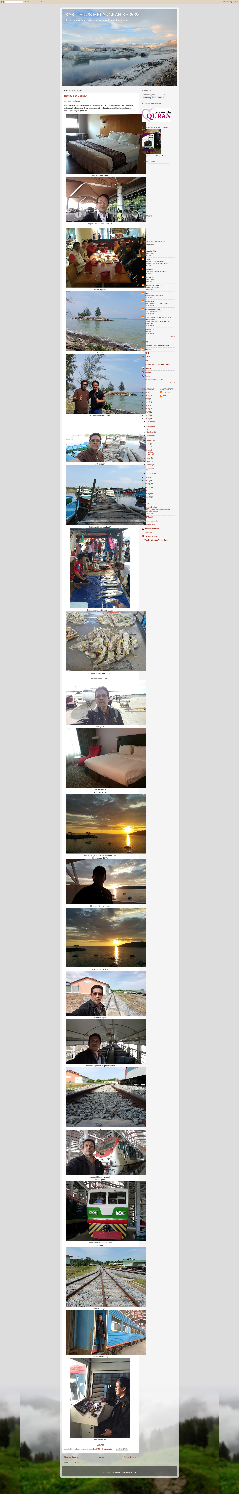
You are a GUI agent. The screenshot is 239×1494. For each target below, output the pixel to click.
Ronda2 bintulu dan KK (75, 96)
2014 (147, 481)
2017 (147, 415)
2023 (147, 395)
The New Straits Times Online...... (159, 540)
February (150, 468)
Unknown (166, 392)
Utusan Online (151, 507)
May (148, 458)
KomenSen (149, 301)
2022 (147, 399)
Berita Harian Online (153, 521)
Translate (160, 98)
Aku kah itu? (150, 329)
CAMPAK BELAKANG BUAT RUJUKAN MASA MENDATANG (156, 262)
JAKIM (147, 357)
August (150, 440)
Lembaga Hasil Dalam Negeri (157, 345)
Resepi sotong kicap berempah (156, 271)
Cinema (148, 368)
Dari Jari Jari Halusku (154, 285)
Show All (172, 336)
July (148, 444)
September (151, 435)
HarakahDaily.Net (152, 529)
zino (164, 396)
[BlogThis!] (119, 1449)
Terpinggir (148, 331)
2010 (147, 494)
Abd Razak (149, 277)
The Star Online (151, 536)
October (150, 432)
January (150, 473)
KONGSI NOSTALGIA (153, 311)
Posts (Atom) (80, 1462)
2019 (147, 409)
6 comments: (107, 1449)
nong (147, 293)
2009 (147, 497)
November (151, 427)
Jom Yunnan (149, 253)
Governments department (155, 380)
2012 (147, 487)
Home (101, 1457)
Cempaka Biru (150, 251)
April (149, 461)
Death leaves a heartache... (154, 295)
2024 (147, 392)
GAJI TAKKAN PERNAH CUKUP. (157, 303)
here (152, 244)
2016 (147, 419)
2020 (147, 405)
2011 (147, 490)
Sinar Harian (150, 525)
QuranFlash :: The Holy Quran (157, 364)
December (151, 421)
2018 (147, 412)
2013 (147, 484)
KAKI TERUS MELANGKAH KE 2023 (102, 14)
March (149, 465)
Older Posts (130, 1457)
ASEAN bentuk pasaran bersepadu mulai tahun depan (157, 510)
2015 (147, 477)
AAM (147, 361)
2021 (147, 402)
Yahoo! (147, 376)
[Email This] (117, 1449)
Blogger (148, 349)
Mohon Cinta (149, 279)
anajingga (149, 269)
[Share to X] (122, 1449)
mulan (147, 259)
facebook (148, 372)
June (149, 447)
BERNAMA (149, 517)
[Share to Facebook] (124, 1449)
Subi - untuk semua (152, 287)
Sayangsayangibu (152, 309)
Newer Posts (71, 1457)
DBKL (147, 353)
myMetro (148, 532)
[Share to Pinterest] (126, 1449)
